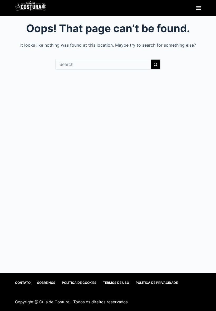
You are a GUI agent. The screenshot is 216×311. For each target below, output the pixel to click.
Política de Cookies (79, 283)
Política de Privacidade (157, 283)
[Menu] (198, 8)
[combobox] (103, 64)
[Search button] (155, 64)
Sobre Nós (46, 283)
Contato (23, 283)
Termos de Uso (116, 283)
